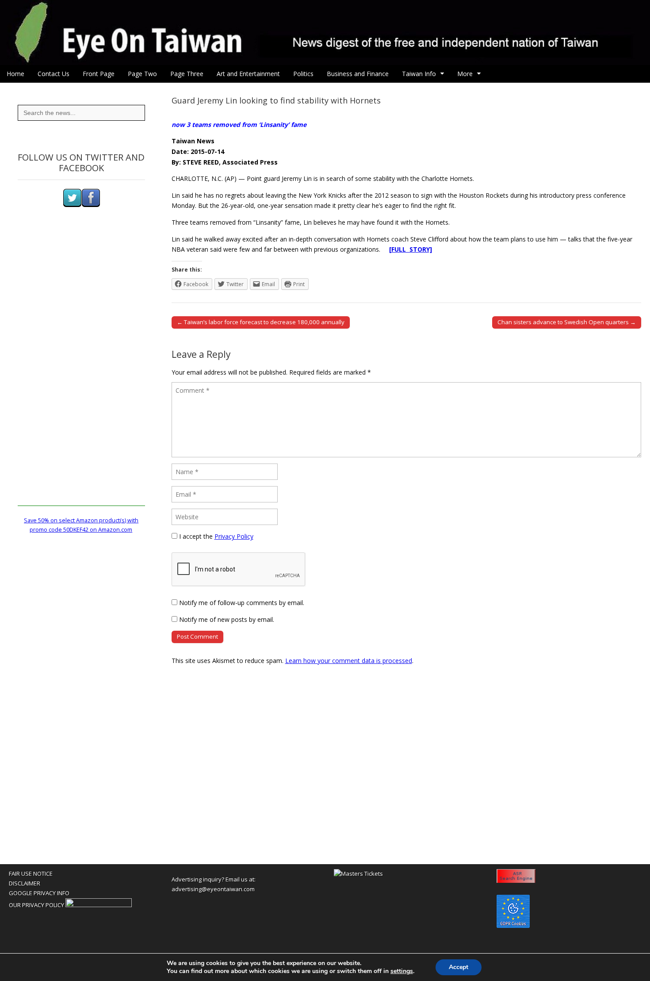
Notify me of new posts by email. (226, 619)
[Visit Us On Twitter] (72, 205)
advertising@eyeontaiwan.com (213, 889)
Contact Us (53, 73)
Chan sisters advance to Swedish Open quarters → (566, 322)
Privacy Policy (233, 536)
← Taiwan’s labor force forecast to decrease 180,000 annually (260, 322)
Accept (458, 967)
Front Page (99, 73)
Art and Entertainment (248, 73)
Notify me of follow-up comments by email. (241, 602)
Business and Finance (358, 73)
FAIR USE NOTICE (31, 874)
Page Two (142, 73)
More (465, 73)
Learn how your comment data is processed (348, 660)
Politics (303, 73)
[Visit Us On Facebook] (90, 205)
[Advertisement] (81, 373)
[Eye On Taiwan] (325, 32)
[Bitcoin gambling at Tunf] (98, 905)
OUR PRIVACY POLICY (36, 905)
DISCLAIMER (24, 883)
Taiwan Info (419, 73)
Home (15, 73)
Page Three (186, 73)
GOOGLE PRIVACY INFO (39, 893)
